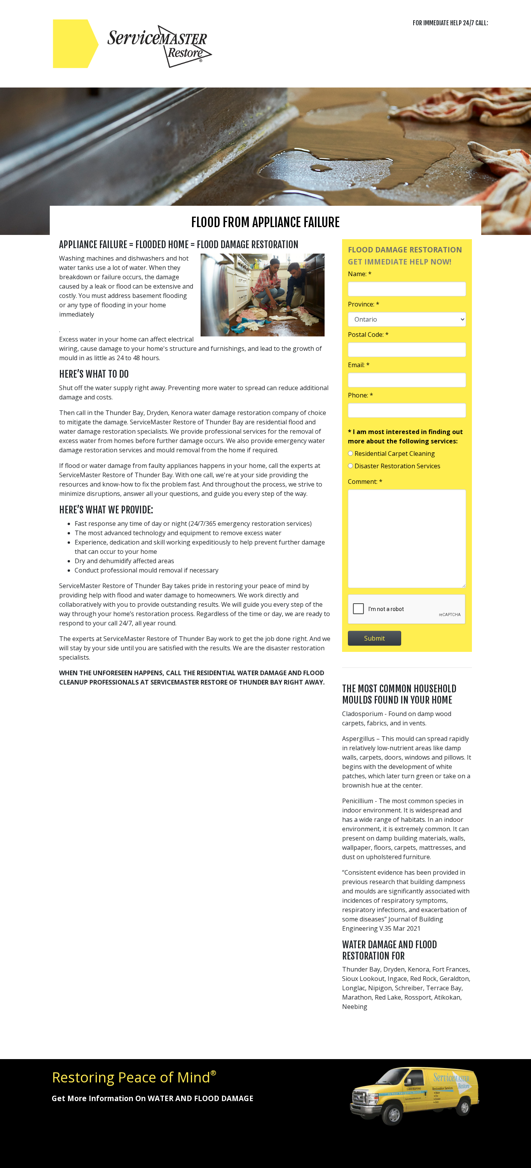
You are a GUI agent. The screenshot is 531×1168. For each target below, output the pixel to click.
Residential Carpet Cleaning (395, 453)
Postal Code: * (368, 334)
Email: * (359, 365)
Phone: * (360, 395)
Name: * (360, 274)
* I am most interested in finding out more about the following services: (405, 436)
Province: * (363, 304)
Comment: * (365, 481)
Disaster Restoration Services (397, 466)
